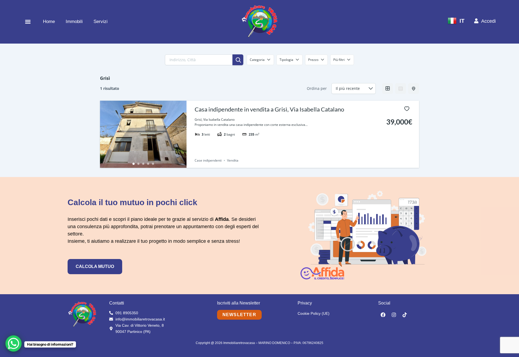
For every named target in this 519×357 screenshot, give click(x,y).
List (400, 88)
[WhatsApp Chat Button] (13, 343)
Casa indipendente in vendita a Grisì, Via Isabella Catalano (269, 109)
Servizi (101, 21)
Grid (387, 88)
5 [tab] (153, 164)
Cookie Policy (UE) (314, 313)
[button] (27, 21)
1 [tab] (133, 164)
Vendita (232, 160)
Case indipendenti (208, 160)
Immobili (74, 21)
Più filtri (339, 59)
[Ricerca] (237, 59)
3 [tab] (143, 164)
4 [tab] (148, 164)
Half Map (413, 88)
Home (49, 21)
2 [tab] (138, 164)
